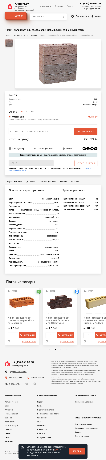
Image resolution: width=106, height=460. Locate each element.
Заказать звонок (37, 378)
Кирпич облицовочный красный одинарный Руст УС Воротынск (21, 320)
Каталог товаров (11, 402)
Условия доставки (47, 181)
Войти (98, 16)
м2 (27, 111)
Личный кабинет (11, 414)
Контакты (9, 442)
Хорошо (77, 451)
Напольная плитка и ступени (86, 428)
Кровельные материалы (84, 402)
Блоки (39, 406)
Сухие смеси (42, 418)
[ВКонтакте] (84, 148)
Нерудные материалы (83, 424)
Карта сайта (10, 422)
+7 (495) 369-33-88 (90, 4)
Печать (69, 149)
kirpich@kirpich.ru (92, 8)
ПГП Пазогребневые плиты (48, 414)
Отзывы (75, 181)
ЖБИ (39, 422)
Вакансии (8, 418)
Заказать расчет (15, 378)
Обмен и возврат (11, 426)
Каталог (18, 16)
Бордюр (78, 432)
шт (22, 111)
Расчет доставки (45, 149)
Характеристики (14, 181)
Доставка (59, 6)
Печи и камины (43, 434)
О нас (7, 406)
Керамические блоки (45, 410)
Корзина (84, 16)
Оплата (70, 6)
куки (56, 449)
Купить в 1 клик (29, 341)
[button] (55, 349)
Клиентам (44, 6)
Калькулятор (18, 149)
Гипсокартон (42, 430)
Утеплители (42, 426)
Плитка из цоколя (82, 436)
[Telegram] (92, 148)
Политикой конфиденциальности (85, 370)
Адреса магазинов (18, 372)
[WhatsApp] (95, 148)
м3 (32, 111)
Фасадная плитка (44, 438)
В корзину (88, 131)
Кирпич (40, 402)
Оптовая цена (54, 117)
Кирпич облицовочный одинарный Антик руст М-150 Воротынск (57, 320)
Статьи (7, 438)
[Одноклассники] (88, 148)
